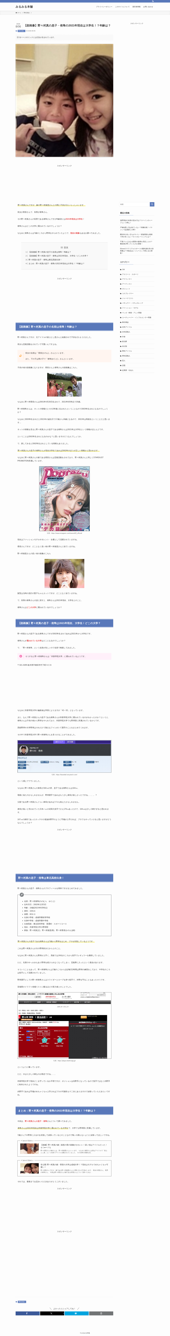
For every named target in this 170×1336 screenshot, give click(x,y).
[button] (28, 1313)
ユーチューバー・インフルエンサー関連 (136, 317)
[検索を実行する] (152, 204)
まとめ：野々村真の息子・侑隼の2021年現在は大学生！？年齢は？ (57, 264)
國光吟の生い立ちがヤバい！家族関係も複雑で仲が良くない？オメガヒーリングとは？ (136, 235)
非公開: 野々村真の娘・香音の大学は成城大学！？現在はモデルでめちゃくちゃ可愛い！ (74, 1166)
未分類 (124, 346)
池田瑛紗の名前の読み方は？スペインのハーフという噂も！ (136, 221)
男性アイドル (127, 351)
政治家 (124, 341)
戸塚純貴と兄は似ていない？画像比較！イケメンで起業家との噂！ (136, 228)
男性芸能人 (21, 31)
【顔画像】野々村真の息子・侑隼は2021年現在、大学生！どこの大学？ (58, 256)
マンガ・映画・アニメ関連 (132, 313)
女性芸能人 (126, 332)
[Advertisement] (64, 184)
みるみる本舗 (24, 6)
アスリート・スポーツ (130, 274)
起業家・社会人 (127, 370)
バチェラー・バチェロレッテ (132, 303)
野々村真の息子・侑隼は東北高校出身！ (45, 260)
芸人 (123, 360)
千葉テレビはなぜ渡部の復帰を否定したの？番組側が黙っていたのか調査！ (136, 243)
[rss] (152, 1)
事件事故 (125, 322)
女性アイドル (127, 327)
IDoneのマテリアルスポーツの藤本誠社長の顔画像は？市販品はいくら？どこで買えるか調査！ (137, 251)
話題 (123, 365)
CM (123, 269)
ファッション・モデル (130, 308)
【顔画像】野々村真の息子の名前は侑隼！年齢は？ (50, 252)
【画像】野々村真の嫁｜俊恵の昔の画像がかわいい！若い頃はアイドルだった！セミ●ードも (74, 1146)
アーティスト (127, 284)
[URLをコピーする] (101, 1313)
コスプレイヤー (127, 293)
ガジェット (126, 289)
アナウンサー (127, 279)
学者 (123, 337)
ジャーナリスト (127, 298)
